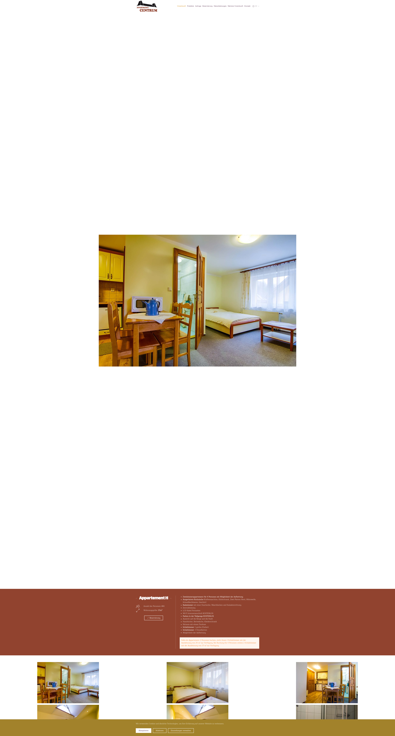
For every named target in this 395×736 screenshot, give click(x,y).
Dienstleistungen (220, 6)
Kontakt (247, 6)
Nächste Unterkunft (235, 6)
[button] (255, 6)
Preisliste (190, 6)
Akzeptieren (144, 730)
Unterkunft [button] (181, 6)
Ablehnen (160, 730)
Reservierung (207, 6)
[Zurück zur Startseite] (147, 6)
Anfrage (198, 6)
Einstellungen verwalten (181, 730)
